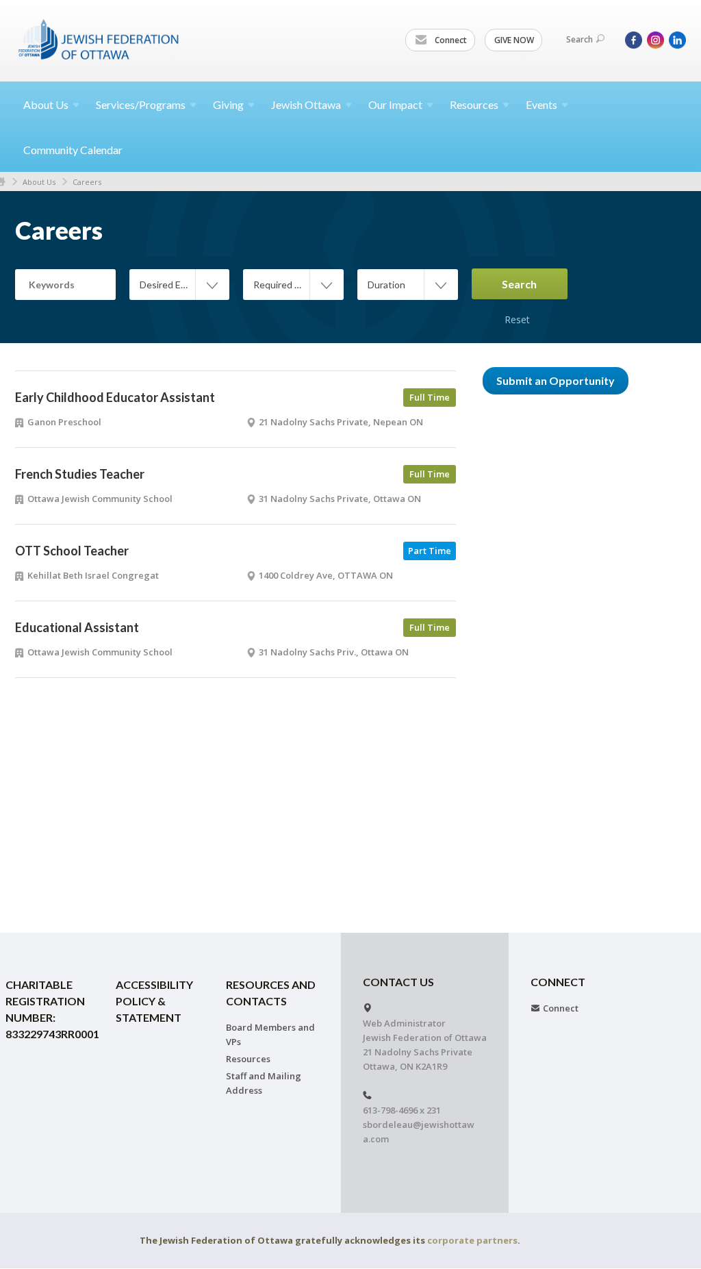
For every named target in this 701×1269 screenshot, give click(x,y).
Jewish (306, 104)
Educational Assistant (77, 627)
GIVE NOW (514, 40)
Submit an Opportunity (555, 380)
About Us (39, 182)
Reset (516, 304)
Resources (248, 1059)
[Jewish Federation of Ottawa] (99, 39)
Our (395, 104)
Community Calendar (73, 149)
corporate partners (472, 1240)
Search (579, 39)
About (45, 104)
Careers (87, 182)
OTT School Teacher (72, 550)
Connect (450, 40)
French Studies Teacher (79, 473)
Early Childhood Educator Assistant (115, 397)
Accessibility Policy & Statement (154, 1001)
